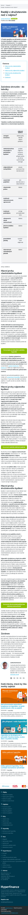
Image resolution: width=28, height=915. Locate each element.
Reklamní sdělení (7, 867)
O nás (4, 855)
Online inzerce (6, 865)
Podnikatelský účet (7, 825)
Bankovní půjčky (6, 799)
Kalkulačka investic (7, 847)
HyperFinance (9, 908)
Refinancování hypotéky (9, 831)
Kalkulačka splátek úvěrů (9, 845)
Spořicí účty (5, 821)
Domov (2, 5)
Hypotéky (14, 18)
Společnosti (5, 843)
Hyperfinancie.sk (5, 913)
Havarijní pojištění (7, 809)
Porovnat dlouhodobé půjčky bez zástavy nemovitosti (14, 605)
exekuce (3, 368)
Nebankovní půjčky (7, 794)
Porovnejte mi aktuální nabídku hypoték (14, 351)
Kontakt (4, 853)
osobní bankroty (14, 366)
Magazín (4, 839)
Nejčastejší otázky (7, 841)
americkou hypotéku (13, 377)
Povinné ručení (6, 807)
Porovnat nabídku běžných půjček (14, 447)
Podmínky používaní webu (9, 857)
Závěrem (8, 77)
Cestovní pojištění (7, 813)
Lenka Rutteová (5, 19)
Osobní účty (5, 819)
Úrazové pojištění (7, 811)
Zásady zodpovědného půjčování (11, 859)
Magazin (8, 5)
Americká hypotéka (7, 833)
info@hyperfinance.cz (7, 902)
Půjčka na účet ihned (8, 801)
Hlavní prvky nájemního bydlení (14, 70)
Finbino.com (14, 913)
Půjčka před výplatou (8, 797)
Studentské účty (6, 823)
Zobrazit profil (14, 674)
